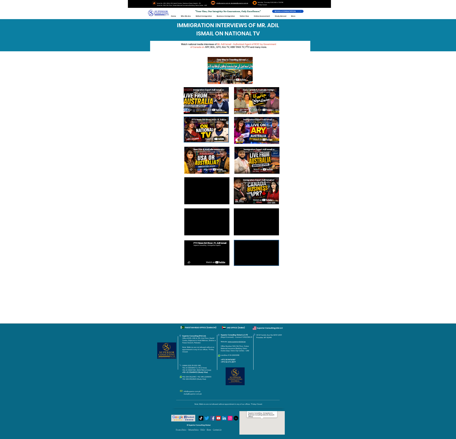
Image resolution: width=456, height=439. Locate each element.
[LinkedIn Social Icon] (224, 418)
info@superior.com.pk (192, 391)
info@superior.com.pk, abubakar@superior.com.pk (232, 3)
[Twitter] (206, 418)
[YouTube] (218, 418)
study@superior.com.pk (193, 394)
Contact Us (217, 429)
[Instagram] (230, 418)
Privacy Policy (181, 429)
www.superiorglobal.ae (237, 342)
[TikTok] (201, 418)
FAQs (202, 429)
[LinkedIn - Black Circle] (236, 418)
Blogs (209, 429)
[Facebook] (212, 418)
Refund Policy (193, 429)
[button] (185, 16)
